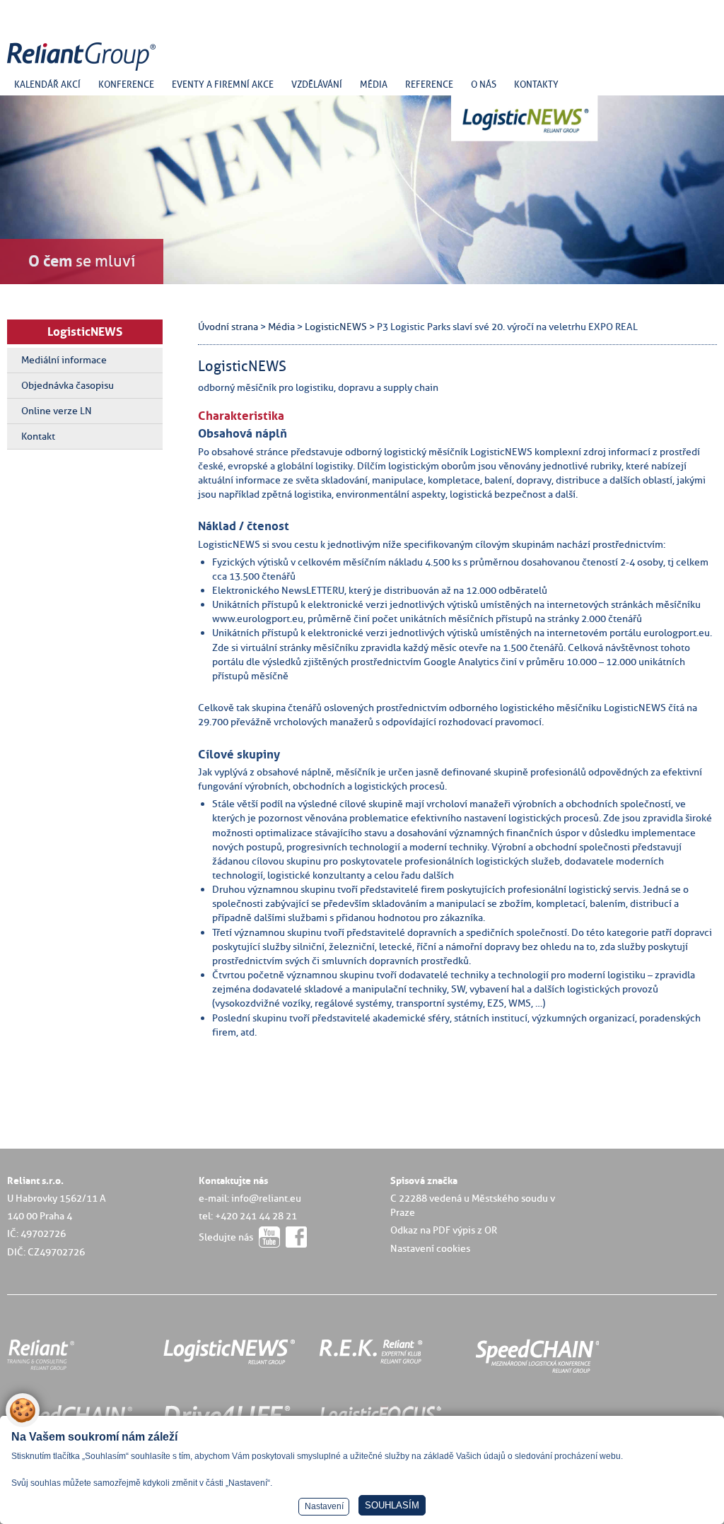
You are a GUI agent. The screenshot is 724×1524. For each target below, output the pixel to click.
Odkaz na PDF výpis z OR (443, 1230)
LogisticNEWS (84, 331)
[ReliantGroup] (83, 71)
